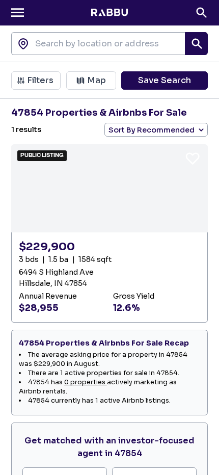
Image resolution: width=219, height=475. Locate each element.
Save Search (164, 80)
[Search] (201, 12)
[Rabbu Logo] (109, 13)
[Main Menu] (17, 12)
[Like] (192, 158)
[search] (196, 44)
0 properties (85, 382)
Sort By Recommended (151, 130)
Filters (40, 80)
